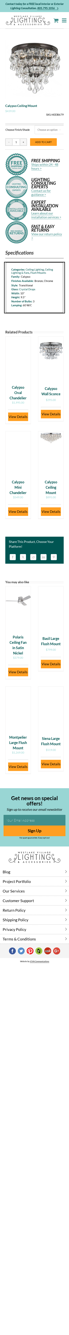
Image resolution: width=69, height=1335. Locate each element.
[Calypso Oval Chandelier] (18, 359)
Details (22, 417)
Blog (6, 871)
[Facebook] (13, 557)
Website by (34, 961)
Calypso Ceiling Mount (51, 487)
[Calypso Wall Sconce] (51, 359)
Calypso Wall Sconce (51, 391)
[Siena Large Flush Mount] (51, 709)
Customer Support (18, 900)
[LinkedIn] (43, 557)
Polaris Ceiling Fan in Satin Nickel (18, 645)
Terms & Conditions (19, 939)
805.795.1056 (46, 8)
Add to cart (43, 142)
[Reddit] (33, 557)
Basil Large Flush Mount (51, 641)
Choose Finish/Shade (17, 129)
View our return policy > (46, 236)
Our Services (14, 891)
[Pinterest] (54, 557)
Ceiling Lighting (35, 269)
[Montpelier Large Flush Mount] (18, 709)
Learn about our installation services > (46, 215)
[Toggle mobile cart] (55, 20)
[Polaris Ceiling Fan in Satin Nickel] (18, 608)
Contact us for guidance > (41, 192)
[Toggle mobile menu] (64, 20)
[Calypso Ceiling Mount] (51, 453)
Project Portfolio (17, 881)
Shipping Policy (15, 919)
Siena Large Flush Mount (51, 741)
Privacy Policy (14, 929)
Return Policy (14, 910)
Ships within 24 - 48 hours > (44, 166)
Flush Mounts (38, 272)
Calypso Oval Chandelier (18, 392)
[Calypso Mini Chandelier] (18, 453)
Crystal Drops (27, 289)
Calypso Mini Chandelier (18, 487)
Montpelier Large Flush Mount (18, 742)
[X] (23, 557)
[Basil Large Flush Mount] (51, 608)
